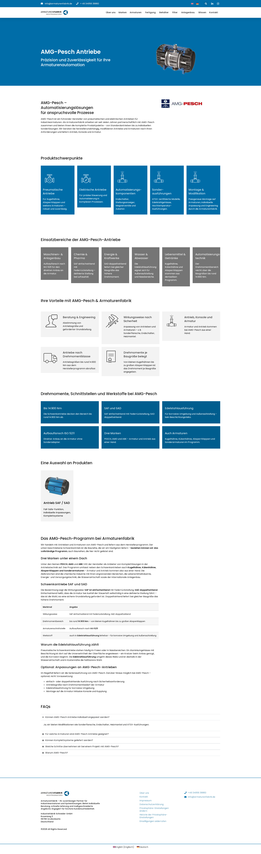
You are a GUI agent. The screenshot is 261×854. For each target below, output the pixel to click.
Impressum (145, 800)
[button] (206, 3)
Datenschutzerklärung (151, 804)
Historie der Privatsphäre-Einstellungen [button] (153, 816)
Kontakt (143, 796)
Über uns (144, 792)
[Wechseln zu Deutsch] (197, 3)
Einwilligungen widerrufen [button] (152, 821)
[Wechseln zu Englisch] (192, 3)
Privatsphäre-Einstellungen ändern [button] (154, 809)
